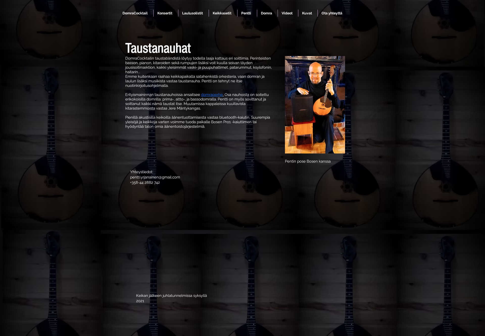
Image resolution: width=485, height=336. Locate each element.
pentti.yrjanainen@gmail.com (155, 177)
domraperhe (212, 94)
